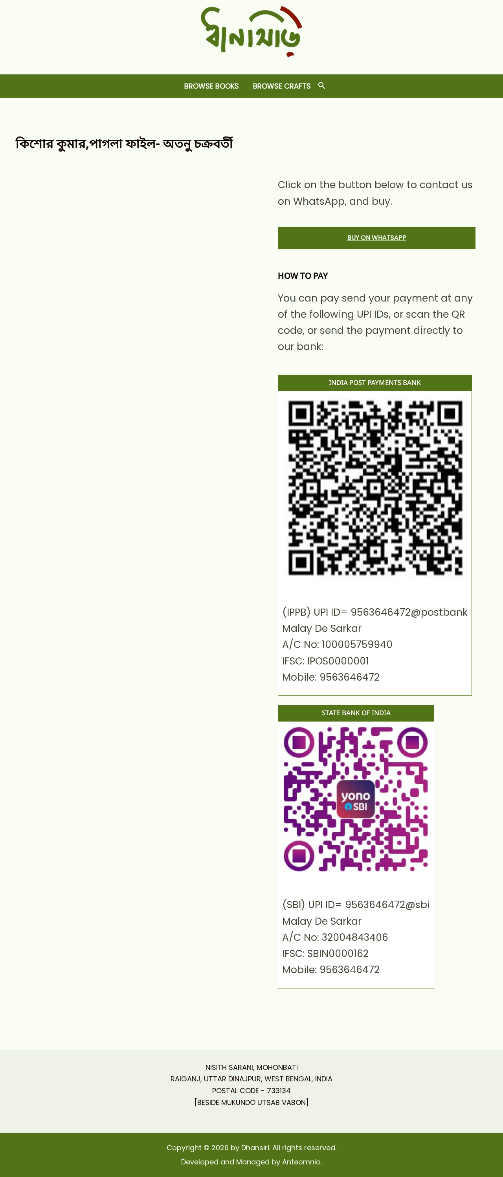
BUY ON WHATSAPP (376, 237)
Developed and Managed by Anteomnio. (251, 1162)
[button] (322, 86)
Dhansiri (251, 63)
